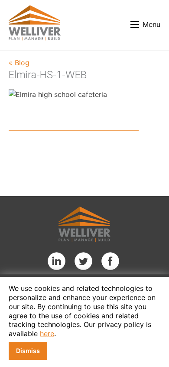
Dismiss (28, 350)
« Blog (19, 62)
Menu (151, 24)
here (47, 333)
